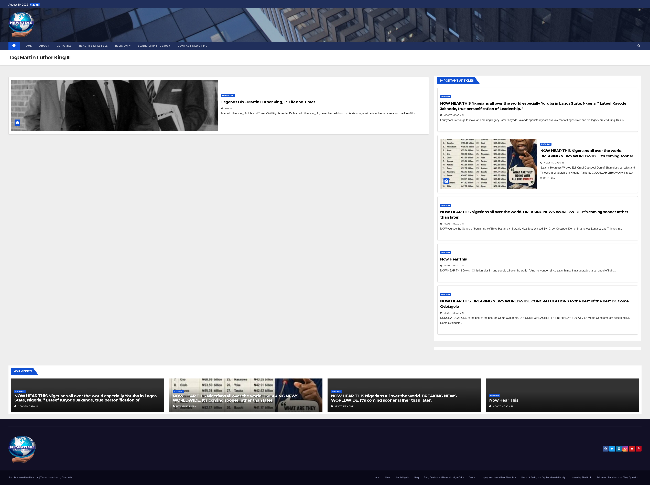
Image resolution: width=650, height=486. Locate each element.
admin (228, 108)
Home (28, 45)
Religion (122, 45)
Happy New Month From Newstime (499, 477)
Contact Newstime (192, 45)
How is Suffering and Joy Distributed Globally (543, 477)
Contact (472, 477)
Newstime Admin (453, 115)
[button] (638, 45)
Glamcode (67, 477)
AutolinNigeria (402, 477)
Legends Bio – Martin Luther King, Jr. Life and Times (268, 102)
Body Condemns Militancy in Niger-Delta (444, 477)
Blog (416, 477)
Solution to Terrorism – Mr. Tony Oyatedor (617, 477)
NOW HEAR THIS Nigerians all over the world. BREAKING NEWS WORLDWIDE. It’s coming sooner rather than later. (586, 156)
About (44, 45)
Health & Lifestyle (93, 45)
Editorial (64, 45)
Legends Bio (228, 95)
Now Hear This (453, 259)
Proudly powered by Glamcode (23, 477)
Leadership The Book (154, 45)
